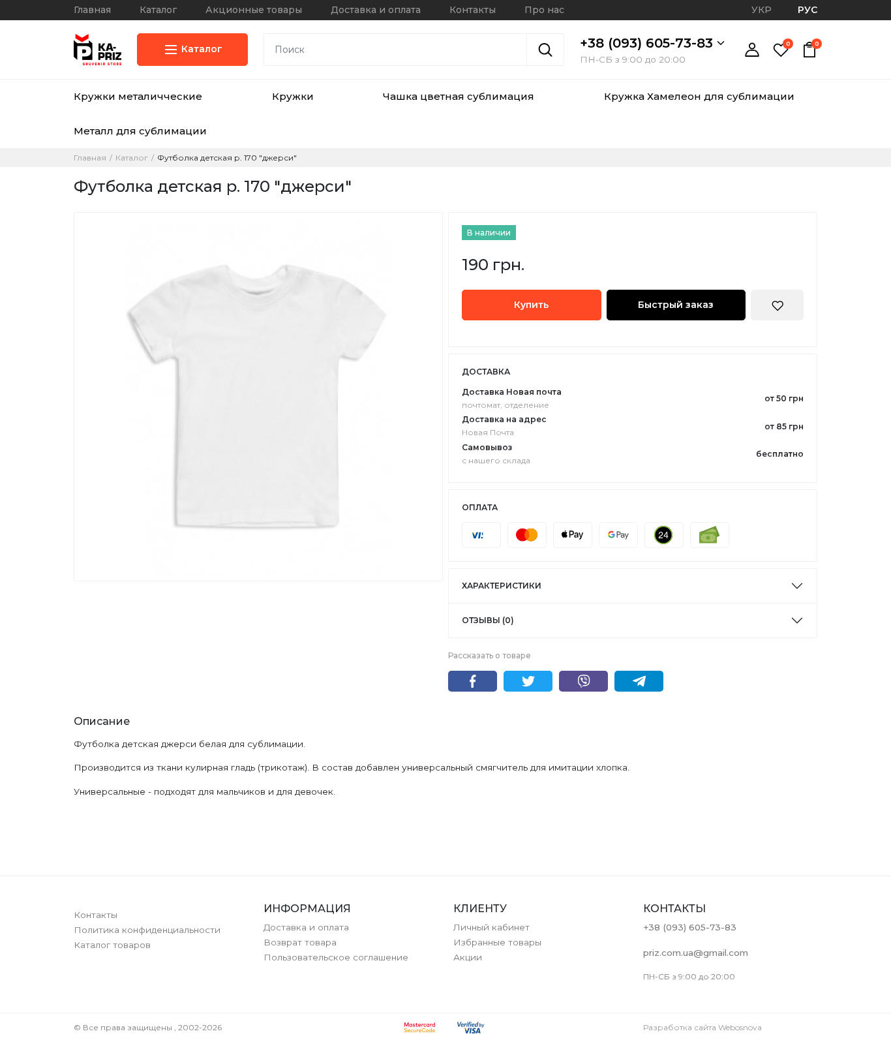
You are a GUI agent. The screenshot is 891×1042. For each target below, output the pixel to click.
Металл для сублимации (140, 131)
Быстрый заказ (676, 305)
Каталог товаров (112, 945)
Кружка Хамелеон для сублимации (699, 96)
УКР (761, 10)
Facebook (472, 681)
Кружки (293, 96)
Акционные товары (253, 10)
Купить (531, 305)
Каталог (158, 10)
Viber (583, 681)
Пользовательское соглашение (336, 957)
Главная (92, 10)
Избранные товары (497, 942)
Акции (467, 957)
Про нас (544, 10)
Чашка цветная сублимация (458, 96)
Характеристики (501, 585)
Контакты (472, 10)
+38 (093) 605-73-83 (648, 43)
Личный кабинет (491, 927)
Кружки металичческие (138, 96)
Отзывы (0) (488, 620)
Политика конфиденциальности (147, 930)
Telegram (638, 681)
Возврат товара (300, 942)
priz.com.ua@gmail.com (695, 952)
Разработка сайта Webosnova (702, 1027)
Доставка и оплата (376, 10)
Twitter (528, 681)
